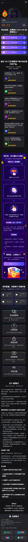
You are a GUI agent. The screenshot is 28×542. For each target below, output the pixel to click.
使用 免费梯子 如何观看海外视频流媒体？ (14, 484)
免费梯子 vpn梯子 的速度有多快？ (12, 480)
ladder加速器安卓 (8, 508)
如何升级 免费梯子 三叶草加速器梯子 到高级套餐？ (13, 475)
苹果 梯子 (13, 506)
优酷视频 (15, 528)
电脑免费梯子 (8, 510)
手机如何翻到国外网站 (17, 510)
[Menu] (26, 2)
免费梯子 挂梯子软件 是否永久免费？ (12, 470)
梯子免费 (8, 506)
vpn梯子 (16, 508)
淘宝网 (6, 528)
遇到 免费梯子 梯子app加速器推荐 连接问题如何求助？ (13, 496)
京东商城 (10, 528)
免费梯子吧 (19, 506)
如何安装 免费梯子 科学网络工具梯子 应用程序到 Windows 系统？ (13, 489)
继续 (24, 25)
